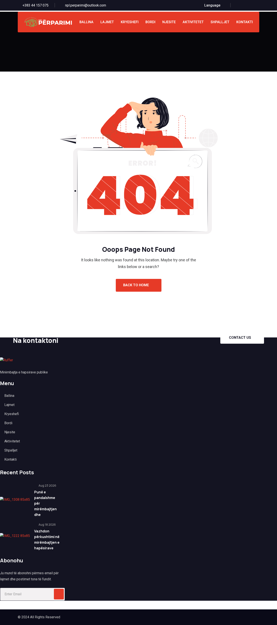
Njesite (169, 22)
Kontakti (244, 22)
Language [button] (212, 5)
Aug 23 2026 (47, 485)
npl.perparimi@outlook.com (85, 5)
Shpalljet (220, 22)
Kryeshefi (129, 22)
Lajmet (107, 22)
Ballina (86, 22)
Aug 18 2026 (47, 524)
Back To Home (136, 285)
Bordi (150, 22)
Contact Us (240, 337)
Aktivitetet (193, 22)
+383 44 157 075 (35, 5)
